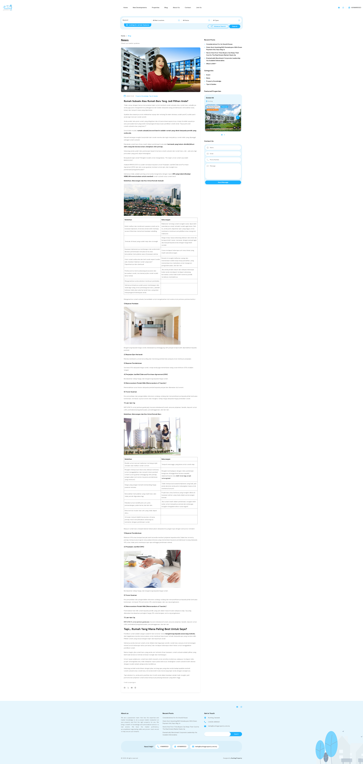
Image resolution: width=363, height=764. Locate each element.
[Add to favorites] (234, 127)
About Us (176, 8)
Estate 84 (210, 98)
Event (208, 75)
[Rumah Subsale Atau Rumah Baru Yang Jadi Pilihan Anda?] (160, 69)
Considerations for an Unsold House (219, 44)
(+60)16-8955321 (214, 722)
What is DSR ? (211, 64)
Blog (166, 8)
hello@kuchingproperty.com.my (219, 726)
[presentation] (208, 117)
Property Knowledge (142, 96)
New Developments (140, 8)
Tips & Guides (153, 96)
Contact (188, 8)
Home (125, 8)
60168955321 (356, 8)
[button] (222, 134)
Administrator (134, 88)
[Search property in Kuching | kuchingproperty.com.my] (7, 7)
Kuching (210, 101)
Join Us (198, 8)
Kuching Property (236, 758)
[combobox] (166, 20)
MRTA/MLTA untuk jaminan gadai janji (136, 622)
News (208, 78)
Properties (155, 8)
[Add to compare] (238, 127)
